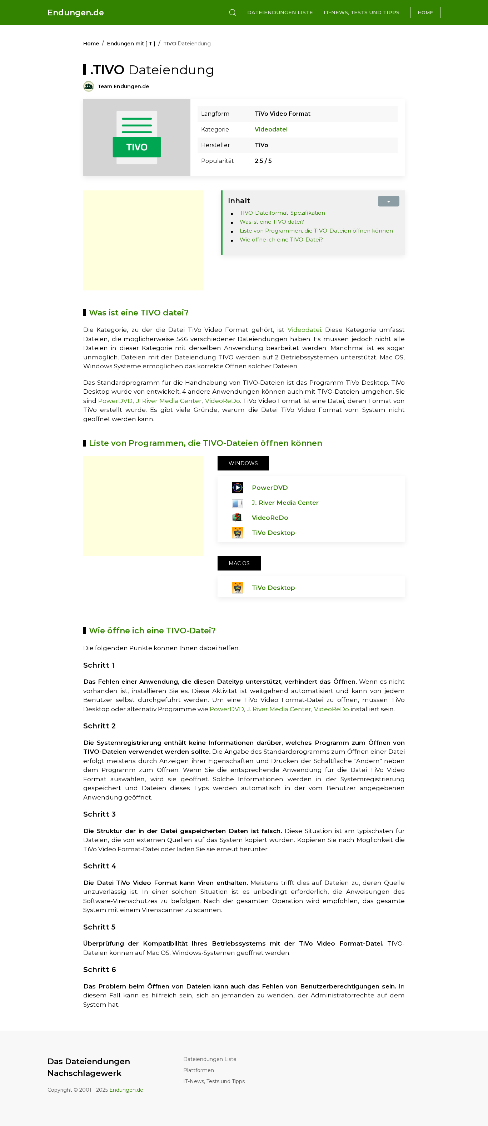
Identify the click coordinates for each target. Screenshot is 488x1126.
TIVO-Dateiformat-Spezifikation (282, 212)
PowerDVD (115, 400)
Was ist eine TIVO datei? (272, 221)
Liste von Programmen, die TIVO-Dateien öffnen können (316, 230)
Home (425, 12)
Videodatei (271, 129)
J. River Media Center (169, 400)
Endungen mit (131, 43)
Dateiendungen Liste (280, 12)
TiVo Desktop (273, 532)
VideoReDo (222, 400)
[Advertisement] (143, 240)
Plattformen (198, 1070)
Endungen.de (76, 13)
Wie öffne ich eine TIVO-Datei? (281, 239)
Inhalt (239, 200)
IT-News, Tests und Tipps (361, 12)
